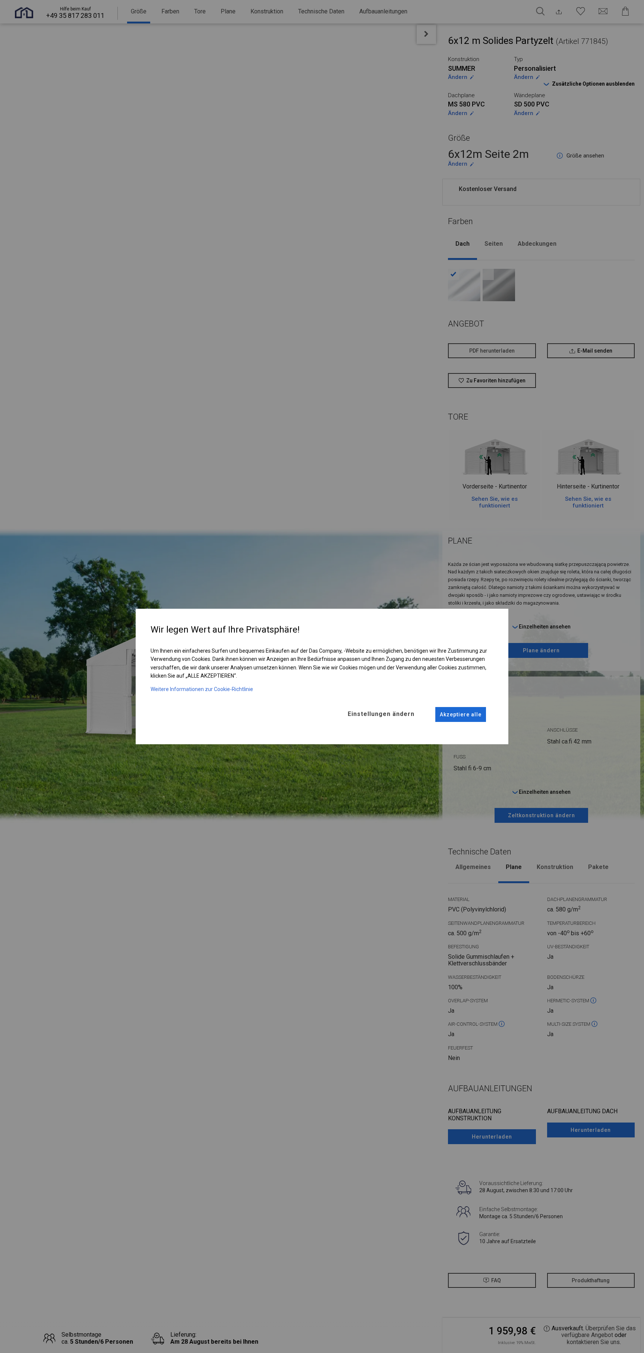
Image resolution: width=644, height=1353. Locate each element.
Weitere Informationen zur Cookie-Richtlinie (202, 689)
